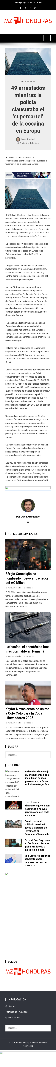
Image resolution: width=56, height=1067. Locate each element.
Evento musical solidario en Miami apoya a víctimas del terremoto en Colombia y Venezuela (36, 828)
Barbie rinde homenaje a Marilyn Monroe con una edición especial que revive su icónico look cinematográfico (36, 778)
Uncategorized (28, 81)
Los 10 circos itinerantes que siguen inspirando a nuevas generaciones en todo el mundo (37, 809)
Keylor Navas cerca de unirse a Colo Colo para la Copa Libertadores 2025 (27, 713)
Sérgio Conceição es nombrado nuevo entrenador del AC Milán (26, 578)
